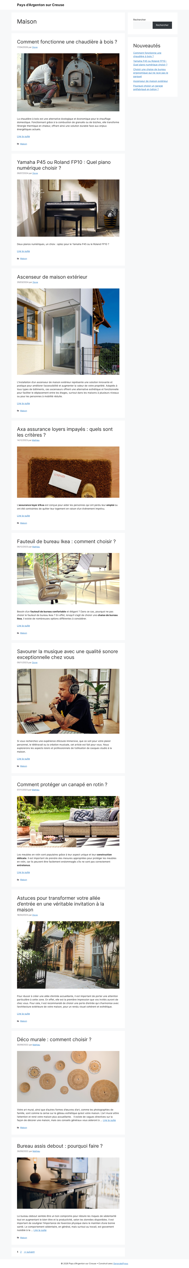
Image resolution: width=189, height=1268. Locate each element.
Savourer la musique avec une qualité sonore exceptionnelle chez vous (67, 654)
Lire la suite (23, 136)
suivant (29, 1252)
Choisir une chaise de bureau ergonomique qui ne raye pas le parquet (150, 73)
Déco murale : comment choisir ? (54, 1039)
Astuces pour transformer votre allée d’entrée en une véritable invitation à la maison (60, 904)
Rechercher (139, 19)
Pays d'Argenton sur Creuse (40, 5)
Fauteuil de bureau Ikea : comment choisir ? (66, 541)
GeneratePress (120, 1263)
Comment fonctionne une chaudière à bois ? (67, 42)
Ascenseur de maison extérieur (52, 277)
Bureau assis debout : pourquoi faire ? (60, 1146)
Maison (23, 144)
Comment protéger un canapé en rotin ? (62, 784)
